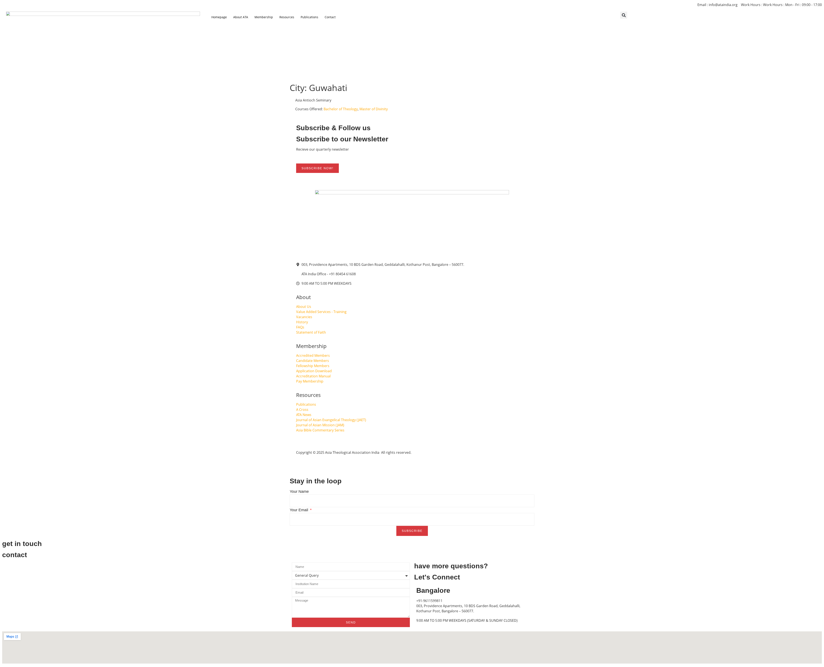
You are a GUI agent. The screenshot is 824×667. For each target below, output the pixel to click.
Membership (263, 17)
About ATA (240, 17)
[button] (623, 15)
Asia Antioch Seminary (312, 100)
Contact (330, 17)
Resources (286, 17)
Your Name (299, 491)
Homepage (219, 17)
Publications (309, 17)
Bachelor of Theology (341, 109)
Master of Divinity (373, 109)
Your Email (299, 510)
